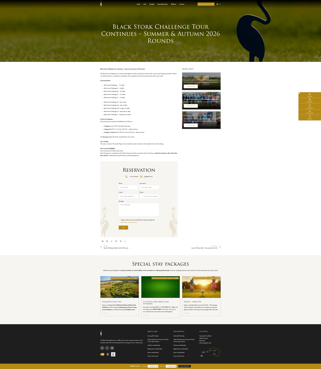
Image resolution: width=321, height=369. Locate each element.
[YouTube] (112, 348)
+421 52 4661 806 (134, 176)
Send (123, 227)
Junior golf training (153, 336)
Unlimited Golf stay (111, 302)
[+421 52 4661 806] (127, 176)
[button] (147, 4)
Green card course (153, 356)
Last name (143, 183)
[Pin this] (120, 241)
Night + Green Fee (192, 302)
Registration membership (155, 349)
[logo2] (101, 4)
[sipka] (104, 313)
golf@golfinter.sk (148, 176)
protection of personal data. (129, 222)
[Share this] (107, 241)
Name (120, 183)
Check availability (185, 366)
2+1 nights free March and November (156, 303)
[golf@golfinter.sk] (142, 176)
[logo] (106, 333)
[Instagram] (107, 348)
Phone (141, 192)
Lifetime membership (154, 345)
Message (121, 201)
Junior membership (153, 352)
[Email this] (102, 241)
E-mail (120, 192)
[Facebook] (102, 348)
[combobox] (141, 196)
